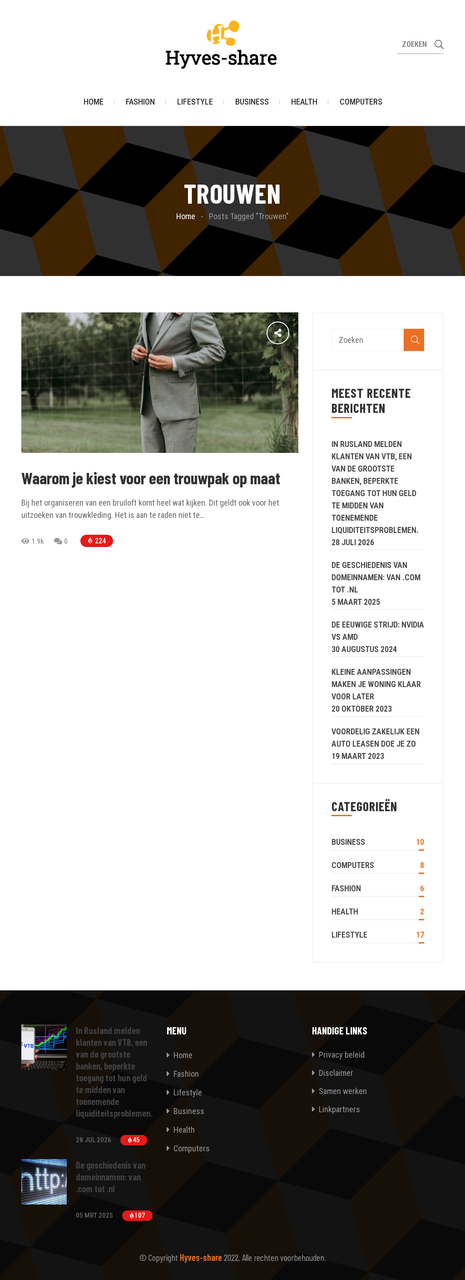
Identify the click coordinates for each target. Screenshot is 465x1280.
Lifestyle (195, 102)
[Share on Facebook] (291, 332)
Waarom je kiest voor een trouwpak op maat (150, 477)
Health (304, 102)
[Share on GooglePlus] (251, 332)
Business (252, 102)
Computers (361, 102)
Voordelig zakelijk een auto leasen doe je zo (375, 737)
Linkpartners (338, 1109)
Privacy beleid (341, 1054)
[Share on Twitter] (271, 332)
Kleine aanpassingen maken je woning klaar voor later (376, 684)
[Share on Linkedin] (231, 332)
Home (94, 102)
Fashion (140, 102)
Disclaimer (335, 1073)
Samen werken (342, 1091)
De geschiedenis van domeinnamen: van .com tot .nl (375, 577)
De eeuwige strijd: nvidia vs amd (377, 631)
